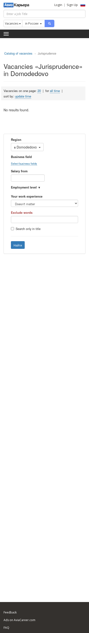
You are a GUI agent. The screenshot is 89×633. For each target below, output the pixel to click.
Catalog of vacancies (18, 53)
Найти (18, 245)
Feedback (10, 612)
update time (23, 96)
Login (58, 5)
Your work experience (26, 196)
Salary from (19, 171)
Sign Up (72, 5)
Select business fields (24, 163)
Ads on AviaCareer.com (19, 620)
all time (55, 90)
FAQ (6, 628)
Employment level (24, 187)
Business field (21, 157)
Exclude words (22, 212)
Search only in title (28, 229)
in (31, 23)
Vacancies (12, 23)
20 (39, 90)
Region (16, 140)
